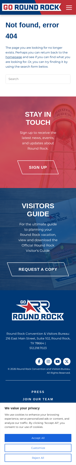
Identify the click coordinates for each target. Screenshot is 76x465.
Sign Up (38, 167)
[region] (38, 434)
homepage (14, 57)
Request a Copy (38, 269)
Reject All (38, 457)
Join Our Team (38, 399)
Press (38, 392)
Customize (38, 448)
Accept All (38, 438)
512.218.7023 (38, 348)
